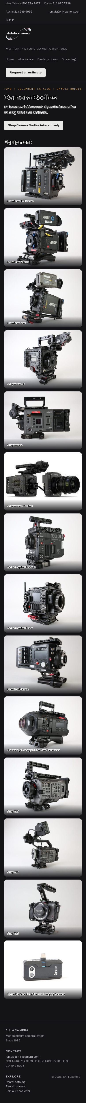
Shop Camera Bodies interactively (33, 125)
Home (10, 59)
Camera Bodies (69, 88)
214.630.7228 (62, 3)
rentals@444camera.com (64, 11)
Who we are (26, 59)
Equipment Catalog (34, 88)
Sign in (10, 20)
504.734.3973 (31, 3)
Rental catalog (15, 1082)
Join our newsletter (18, 1091)
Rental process (47, 59)
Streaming (69, 59)
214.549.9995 (23, 11)
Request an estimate (26, 72)
